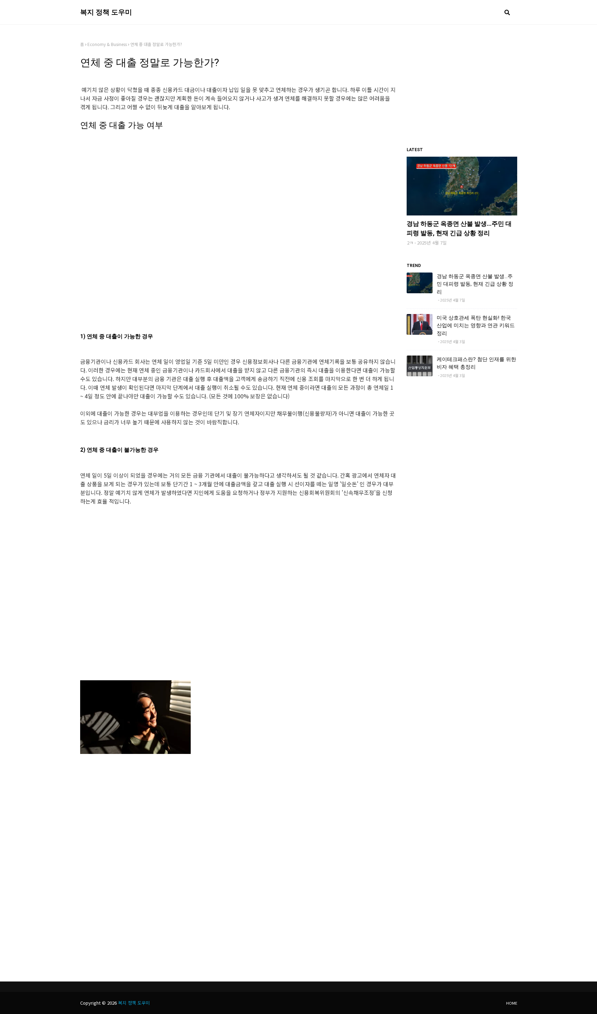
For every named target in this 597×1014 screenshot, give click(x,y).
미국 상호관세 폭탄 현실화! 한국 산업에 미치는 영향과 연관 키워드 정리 (476, 326)
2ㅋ (410, 242)
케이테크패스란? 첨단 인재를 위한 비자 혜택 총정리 (476, 363)
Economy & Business (107, 44)
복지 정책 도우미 (106, 12)
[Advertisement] (238, 217)
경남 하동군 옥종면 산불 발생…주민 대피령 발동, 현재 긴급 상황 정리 (459, 228)
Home (511, 1003)
